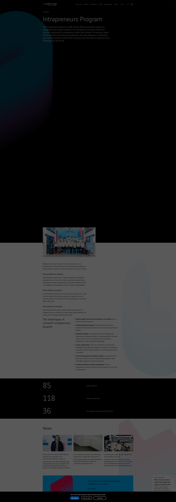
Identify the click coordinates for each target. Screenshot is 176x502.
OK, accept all (75, 498)
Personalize (100, 498)
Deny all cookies (86, 498)
